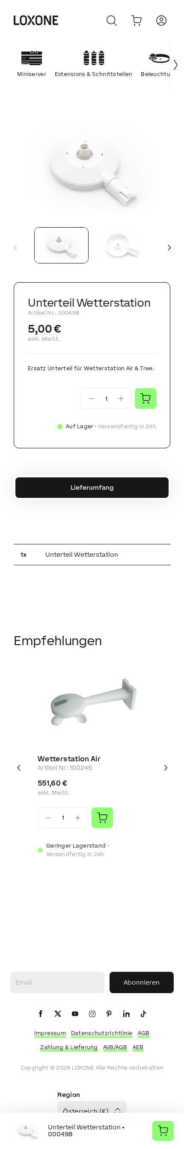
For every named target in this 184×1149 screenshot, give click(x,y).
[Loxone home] (36, 20)
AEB (138, 1047)
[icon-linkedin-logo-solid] (126, 1014)
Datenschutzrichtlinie (102, 1033)
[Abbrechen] (112, 20)
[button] (92, 168)
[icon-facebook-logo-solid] (40, 1014)
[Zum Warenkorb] (136, 20)
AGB (144, 1033)
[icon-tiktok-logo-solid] (143, 1014)
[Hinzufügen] (102, 817)
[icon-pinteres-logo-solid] (109, 1014)
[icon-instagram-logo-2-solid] (92, 1014)
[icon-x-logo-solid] (57, 1014)
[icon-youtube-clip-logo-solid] (74, 1014)
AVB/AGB (115, 1047)
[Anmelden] (161, 20)
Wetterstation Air (69, 758)
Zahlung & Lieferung (69, 1047)
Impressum (50, 1033)
